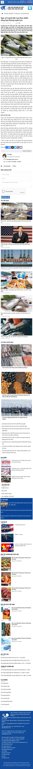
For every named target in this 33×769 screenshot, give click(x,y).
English (31, 2)
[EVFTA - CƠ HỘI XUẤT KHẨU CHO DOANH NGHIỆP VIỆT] (7, 547)
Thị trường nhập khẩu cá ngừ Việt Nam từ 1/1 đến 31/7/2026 (16, 675)
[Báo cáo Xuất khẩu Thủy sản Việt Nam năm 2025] (6, 644)
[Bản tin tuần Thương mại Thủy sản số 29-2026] (6, 579)
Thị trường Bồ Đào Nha (6, 701)
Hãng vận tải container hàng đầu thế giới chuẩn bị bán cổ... (16, 268)
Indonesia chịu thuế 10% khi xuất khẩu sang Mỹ (13, 423)
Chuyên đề (4, 522)
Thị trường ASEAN (5, 695)
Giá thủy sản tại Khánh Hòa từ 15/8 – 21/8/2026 (13, 657)
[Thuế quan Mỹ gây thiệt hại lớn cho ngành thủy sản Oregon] (16, 407)
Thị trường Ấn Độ (5, 698)
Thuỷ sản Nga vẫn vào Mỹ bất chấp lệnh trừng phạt (14, 336)
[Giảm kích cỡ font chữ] (16, 23)
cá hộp (14, 166)
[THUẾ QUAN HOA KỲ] (7, 528)
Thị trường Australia (6, 689)
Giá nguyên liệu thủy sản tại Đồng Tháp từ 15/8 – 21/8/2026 (16, 663)
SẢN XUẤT (4, 491)
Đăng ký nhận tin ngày (14, 2)
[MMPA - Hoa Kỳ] (7, 538)
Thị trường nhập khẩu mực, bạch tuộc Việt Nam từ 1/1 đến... (16, 669)
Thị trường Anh (4, 683)
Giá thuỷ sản (5, 654)
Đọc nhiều (4, 457)
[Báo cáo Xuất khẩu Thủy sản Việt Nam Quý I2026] (6, 629)
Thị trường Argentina (6, 692)
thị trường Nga (7, 166)
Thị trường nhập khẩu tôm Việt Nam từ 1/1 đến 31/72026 (15, 672)
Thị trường (4, 680)
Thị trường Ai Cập (5, 686)
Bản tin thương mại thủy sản (10, 554)
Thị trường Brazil (5, 704)
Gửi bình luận (6, 197)
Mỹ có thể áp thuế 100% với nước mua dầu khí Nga (14, 426)
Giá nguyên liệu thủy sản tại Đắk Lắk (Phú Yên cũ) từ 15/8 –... (16, 660)
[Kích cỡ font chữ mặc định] (18, 23)
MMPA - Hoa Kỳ (19, 534)
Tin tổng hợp (5, 485)
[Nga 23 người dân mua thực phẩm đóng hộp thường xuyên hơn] (16, 45)
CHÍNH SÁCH (5, 488)
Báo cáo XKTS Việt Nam (8, 604)
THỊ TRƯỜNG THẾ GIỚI (7, 496)
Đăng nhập (23, 2)
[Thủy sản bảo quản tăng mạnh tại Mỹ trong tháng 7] (16, 353)
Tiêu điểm (5, 499)
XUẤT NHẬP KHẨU (6, 493)
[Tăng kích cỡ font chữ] (19, 23)
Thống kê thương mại (7, 666)
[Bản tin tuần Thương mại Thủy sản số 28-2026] (6, 594)
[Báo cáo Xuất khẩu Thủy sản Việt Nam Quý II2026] (6, 614)
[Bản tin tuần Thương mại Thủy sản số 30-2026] (6, 564)
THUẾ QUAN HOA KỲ (20, 524)
